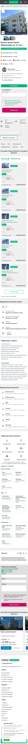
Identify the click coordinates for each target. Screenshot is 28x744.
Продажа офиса (6, 688)
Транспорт (15, 147)
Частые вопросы (6, 709)
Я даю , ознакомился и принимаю (13, 103)
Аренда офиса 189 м (7, 170)
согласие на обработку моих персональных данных (15, 595)
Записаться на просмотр (8, 137)
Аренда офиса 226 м (7, 245)
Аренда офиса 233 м (7, 271)
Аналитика (4, 718)
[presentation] (2, 22)
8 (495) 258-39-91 (8, 80)
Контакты (4, 720)
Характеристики (17, 144)
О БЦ (9, 144)
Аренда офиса (5, 673)
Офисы (3, 144)
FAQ (22, 147)
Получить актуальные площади (10, 132)
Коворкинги (5, 705)
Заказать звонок (14, 110)
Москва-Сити (5, 675)
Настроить (7, 737)
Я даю (13, 600)
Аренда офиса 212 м (7, 220)
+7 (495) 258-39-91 (20, 184)
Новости (4, 713)
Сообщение (4, 584)
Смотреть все (17, 648)
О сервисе (4, 703)
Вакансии (4, 711)
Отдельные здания (7, 681)
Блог (2, 716)
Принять (7, 740)
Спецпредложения (6, 707)
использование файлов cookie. (12, 731)
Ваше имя (3, 573)
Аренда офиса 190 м (7, 195)
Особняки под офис (7, 679)
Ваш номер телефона (5, 92)
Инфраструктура (5, 147)
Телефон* (3, 579)
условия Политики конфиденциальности (11, 104)
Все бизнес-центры (7, 677)
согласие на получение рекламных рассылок (13, 600)
